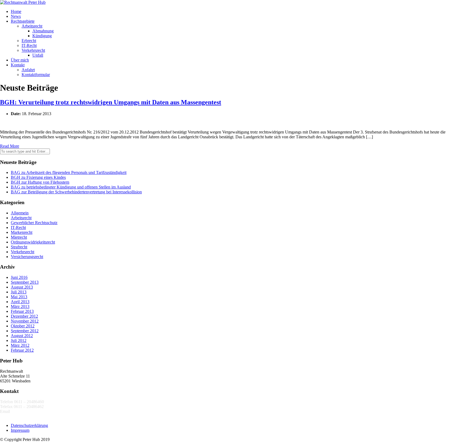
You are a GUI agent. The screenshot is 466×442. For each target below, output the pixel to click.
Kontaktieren (11, 416)
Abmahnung (43, 31)
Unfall (37, 55)
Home (16, 11)
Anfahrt (28, 69)
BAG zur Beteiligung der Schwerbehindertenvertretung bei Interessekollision (76, 192)
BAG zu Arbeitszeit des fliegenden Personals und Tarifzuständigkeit (68, 172)
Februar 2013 (22, 311)
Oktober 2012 (23, 326)
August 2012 (22, 335)
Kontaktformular (36, 74)
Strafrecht (19, 247)
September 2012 (25, 330)
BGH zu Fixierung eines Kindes (38, 177)
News (16, 16)
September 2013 (25, 282)
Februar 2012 (22, 350)
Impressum (20, 430)
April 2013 (20, 301)
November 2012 (25, 321)
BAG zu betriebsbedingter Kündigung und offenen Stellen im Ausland (71, 187)
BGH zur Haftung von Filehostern (40, 182)
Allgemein (20, 213)
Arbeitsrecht (32, 26)
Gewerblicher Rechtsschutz (34, 222)
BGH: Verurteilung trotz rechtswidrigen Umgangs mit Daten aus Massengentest (110, 102)
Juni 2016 (19, 277)
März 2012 (20, 345)
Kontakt (18, 65)
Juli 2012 (18, 340)
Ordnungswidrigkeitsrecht (33, 242)
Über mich (20, 60)
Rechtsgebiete (23, 21)
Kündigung (42, 35)
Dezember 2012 (24, 316)
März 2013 (20, 306)
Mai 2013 (19, 296)
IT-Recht (29, 45)
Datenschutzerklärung (29, 425)
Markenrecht (21, 232)
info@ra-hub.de (24, 411)
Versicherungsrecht (27, 256)
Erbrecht (29, 40)
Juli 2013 (18, 292)
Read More (9, 146)
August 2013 (22, 287)
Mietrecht (19, 237)
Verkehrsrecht (33, 50)
